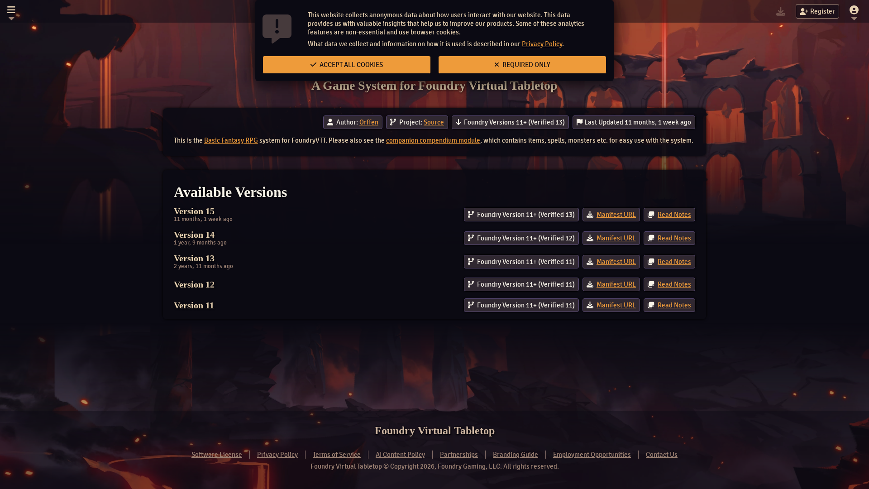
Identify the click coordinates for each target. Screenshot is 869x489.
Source (434, 122)
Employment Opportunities (592, 455)
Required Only (525, 65)
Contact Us (662, 455)
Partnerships (459, 455)
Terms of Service (337, 455)
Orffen (368, 122)
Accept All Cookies (350, 65)
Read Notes (674, 215)
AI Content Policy (400, 455)
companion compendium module (433, 140)
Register (822, 11)
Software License (216, 455)
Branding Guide (515, 455)
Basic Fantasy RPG (231, 140)
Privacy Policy (542, 44)
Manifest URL (616, 215)
